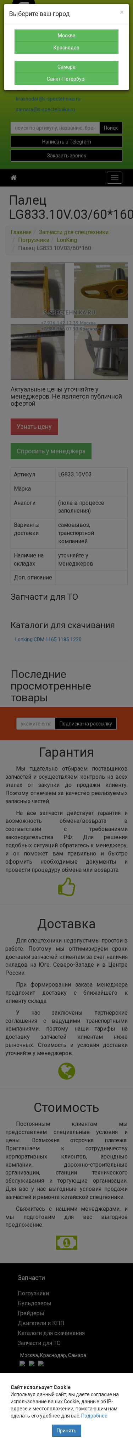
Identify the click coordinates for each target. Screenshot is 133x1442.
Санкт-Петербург (67, 79)
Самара (66, 67)
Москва (67, 35)
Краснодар (66, 47)
